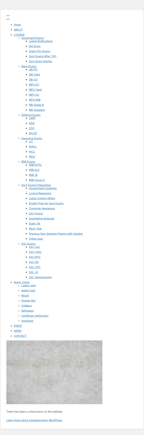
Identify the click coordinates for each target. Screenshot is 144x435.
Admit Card (28, 290)
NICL (32, 151)
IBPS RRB (34, 99)
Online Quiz (36, 238)
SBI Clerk (34, 74)
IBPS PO (34, 84)
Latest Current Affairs (42, 198)
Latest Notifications (41, 41)
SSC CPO (34, 267)
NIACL (33, 146)
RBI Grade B (36, 104)
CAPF (32, 118)
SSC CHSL (35, 251)
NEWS (18, 330)
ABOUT (18, 29)
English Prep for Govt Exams (46, 203)
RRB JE (33, 174)
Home (17, 24)
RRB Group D (37, 180)
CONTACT (20, 335)
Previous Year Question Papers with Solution (56, 233)
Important (27, 320)
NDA (31, 123)
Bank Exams (28, 66)
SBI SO (33, 79)
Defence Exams (30, 114)
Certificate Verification (34, 315)
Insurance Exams (31, 138)
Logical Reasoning (40, 193)
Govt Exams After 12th (42, 56)
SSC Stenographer (40, 277)
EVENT (18, 325)
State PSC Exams (39, 51)
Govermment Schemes (43, 188)
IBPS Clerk (35, 89)
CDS (31, 128)
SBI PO (33, 69)
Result (25, 295)
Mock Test (35, 228)
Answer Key (28, 300)
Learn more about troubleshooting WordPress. (34, 420)
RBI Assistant (37, 109)
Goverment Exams (32, 37)
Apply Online (21, 282)
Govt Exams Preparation (36, 185)
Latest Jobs (28, 285)
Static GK (34, 223)
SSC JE (33, 272)
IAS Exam (34, 46)
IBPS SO (34, 94)
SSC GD (34, 262)
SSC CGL (34, 246)
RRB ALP (34, 169)
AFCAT (33, 133)
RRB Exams (28, 161)
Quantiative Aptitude (41, 218)
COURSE (19, 34)
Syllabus (26, 305)
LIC (31, 141)
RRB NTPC (35, 164)
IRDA (32, 156)
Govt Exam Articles (40, 61)
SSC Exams (36, 213)
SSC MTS (34, 257)
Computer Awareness (42, 208)
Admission (27, 310)
